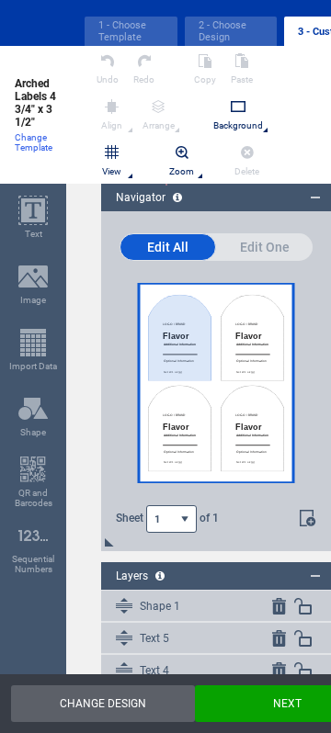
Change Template (33, 142)
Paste (242, 79)
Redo (143, 79)
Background (238, 125)
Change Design (103, 703)
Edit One (265, 247)
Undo (108, 79)
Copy (205, 79)
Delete (246, 171)
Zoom (181, 171)
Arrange (159, 125)
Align (111, 125)
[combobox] (171, 519)
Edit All (167, 247)
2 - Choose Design (222, 31)
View (111, 171)
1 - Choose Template (122, 31)
